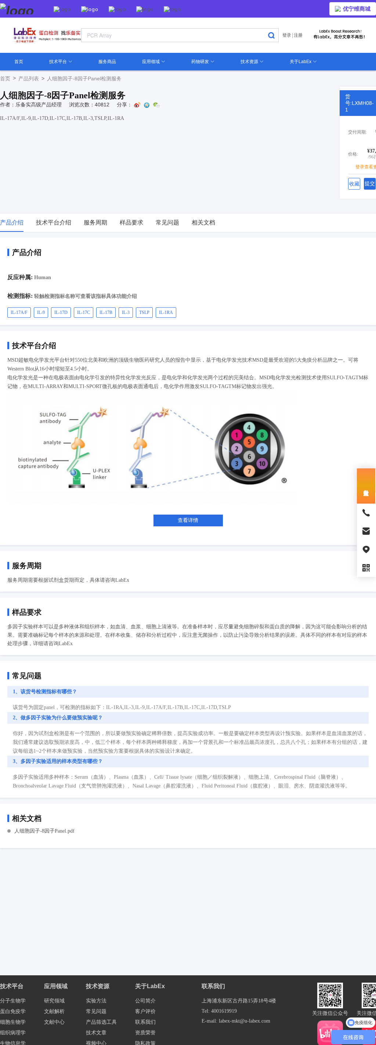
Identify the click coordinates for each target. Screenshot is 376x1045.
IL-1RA (166, 312)
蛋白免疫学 (13, 1011)
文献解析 (54, 1011)
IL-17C (83, 312)
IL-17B (106, 312)
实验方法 (96, 1001)
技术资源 (250, 61)
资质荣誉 (145, 1032)
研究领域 (54, 1001)
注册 (298, 35)
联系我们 (145, 1022)
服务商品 (107, 61)
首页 (18, 61)
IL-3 (126, 312)
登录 (286, 35)
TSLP (144, 312)
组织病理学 (13, 1032)
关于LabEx (301, 61)
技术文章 (96, 1032)
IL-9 (41, 312)
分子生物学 (13, 1001)
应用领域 (151, 61)
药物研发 (200, 61)
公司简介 (145, 1001)
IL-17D (61, 312)
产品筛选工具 (101, 1022)
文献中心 (54, 1022)
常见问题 (96, 1011)
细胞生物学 (13, 1022)
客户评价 (145, 1011)
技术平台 (58, 61)
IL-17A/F (19, 312)
